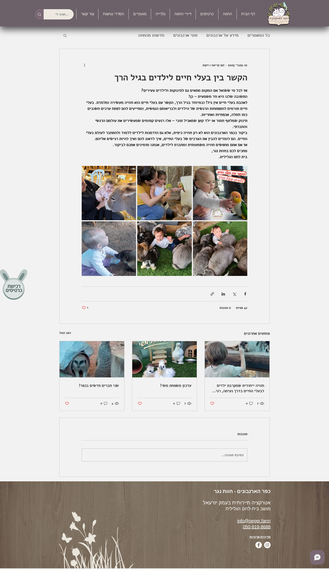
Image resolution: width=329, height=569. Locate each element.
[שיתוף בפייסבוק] (245, 294)
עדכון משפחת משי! (175, 385)
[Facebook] (258, 545)
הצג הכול (65, 333)
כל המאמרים (259, 35)
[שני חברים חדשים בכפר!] (92, 359)
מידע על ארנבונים (222, 35)
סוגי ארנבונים (185, 35)
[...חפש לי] (39, 14)
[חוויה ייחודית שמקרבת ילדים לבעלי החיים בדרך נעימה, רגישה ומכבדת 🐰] (237, 359)
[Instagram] (267, 545)
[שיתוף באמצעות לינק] (212, 294)
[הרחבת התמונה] (220, 193)
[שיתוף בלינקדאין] (223, 294)
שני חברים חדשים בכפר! (99, 385)
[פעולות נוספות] (84, 65)
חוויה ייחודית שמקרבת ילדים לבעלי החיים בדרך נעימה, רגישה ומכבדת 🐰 (237, 388)
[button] (227, 14)
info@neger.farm (254, 520)
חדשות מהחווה (151, 35)
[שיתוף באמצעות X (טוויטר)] (234, 294)
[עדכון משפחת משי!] (164, 359)
